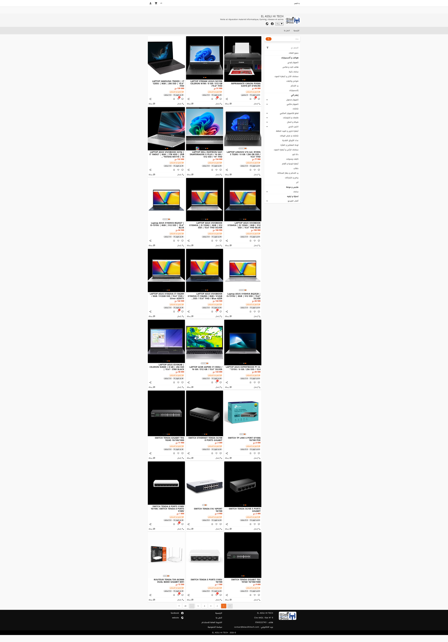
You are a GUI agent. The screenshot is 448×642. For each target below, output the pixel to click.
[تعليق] (259, 99)
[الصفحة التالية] (179, 606)
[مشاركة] (227, 99)
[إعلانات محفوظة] (250, 99)
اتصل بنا (287, 30)
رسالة (278, 23)
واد (297, 3)
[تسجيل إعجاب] (255, 170)
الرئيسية (296, 30)
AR (161, 3)
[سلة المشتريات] (156, 3)
